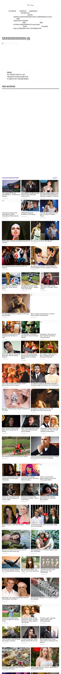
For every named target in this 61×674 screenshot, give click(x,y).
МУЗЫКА (35, 11)
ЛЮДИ (24, 23)
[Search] (55, 12)
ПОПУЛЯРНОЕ (22, 11)
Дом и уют (38, 28)
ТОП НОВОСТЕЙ (12, 11)
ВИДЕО (31, 11)
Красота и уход (47, 17)
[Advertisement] (14, 132)
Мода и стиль (17, 28)
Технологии (44, 26)
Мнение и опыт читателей (28, 28)
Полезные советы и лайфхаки (35, 17)
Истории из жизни (18, 25)
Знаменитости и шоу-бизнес (32, 25)
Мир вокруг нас (25, 13)
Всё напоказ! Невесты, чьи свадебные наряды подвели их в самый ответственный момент (18, 75)
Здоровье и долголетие (20, 17)
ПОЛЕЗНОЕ (30, 15)
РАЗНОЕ (25, 26)
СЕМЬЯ (18, 19)
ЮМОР (41, 23)
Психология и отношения (20, 21)
